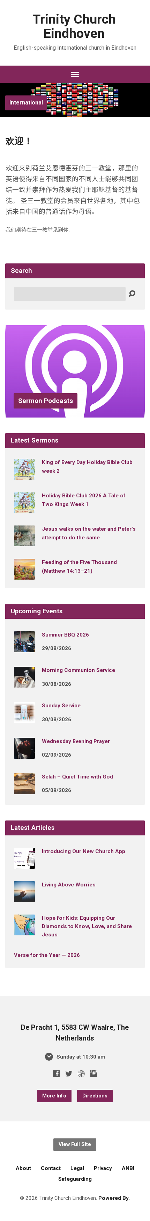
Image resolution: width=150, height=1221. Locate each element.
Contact (51, 1168)
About (23, 1168)
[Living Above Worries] (24, 897)
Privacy (103, 1168)
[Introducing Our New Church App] (24, 864)
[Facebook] (56, 1073)
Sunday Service (61, 705)
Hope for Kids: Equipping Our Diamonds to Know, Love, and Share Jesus (87, 926)
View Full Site (75, 1144)
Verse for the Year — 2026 (47, 955)
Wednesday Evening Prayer (76, 741)
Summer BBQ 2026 (65, 635)
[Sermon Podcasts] (75, 412)
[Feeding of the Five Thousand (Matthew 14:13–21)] (24, 575)
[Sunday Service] (24, 718)
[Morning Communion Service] (24, 683)
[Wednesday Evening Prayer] (24, 754)
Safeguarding (75, 1179)
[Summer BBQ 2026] (24, 647)
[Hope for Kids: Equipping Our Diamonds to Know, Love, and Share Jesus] (24, 930)
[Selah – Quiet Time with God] (24, 789)
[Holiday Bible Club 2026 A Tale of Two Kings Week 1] (24, 508)
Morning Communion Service (78, 670)
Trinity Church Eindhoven (74, 26)
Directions (94, 1096)
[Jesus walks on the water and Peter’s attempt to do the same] (24, 541)
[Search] (131, 293)
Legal (77, 1168)
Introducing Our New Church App (83, 851)
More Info (54, 1096)
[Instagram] (93, 1073)
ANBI (128, 1168)
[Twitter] (68, 1073)
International (26, 102)
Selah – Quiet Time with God (77, 777)
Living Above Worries (69, 885)
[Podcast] (81, 1073)
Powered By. (114, 1198)
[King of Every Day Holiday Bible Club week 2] (24, 475)
